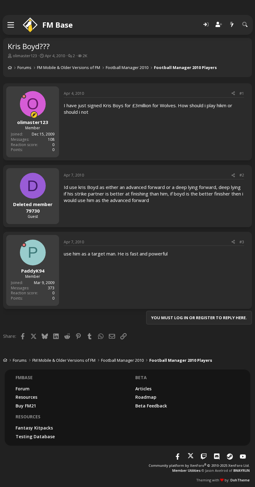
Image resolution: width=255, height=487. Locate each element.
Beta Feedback (151, 406)
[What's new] (232, 25)
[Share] (233, 93)
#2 (241, 175)
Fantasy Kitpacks (34, 428)
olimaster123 (25, 55)
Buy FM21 (26, 406)
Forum (23, 389)
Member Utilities (186, 470)
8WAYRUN (241, 470)
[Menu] (11, 25)
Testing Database (35, 436)
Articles (143, 389)
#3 (241, 242)
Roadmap (145, 397)
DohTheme (240, 480)
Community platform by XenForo (199, 465)
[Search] (245, 25)
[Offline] (24, 96)
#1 (241, 93)
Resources (26, 397)
